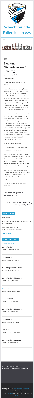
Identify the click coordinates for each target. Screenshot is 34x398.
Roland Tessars (17, 75)
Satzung (12, 368)
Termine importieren (8, 243)
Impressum (5, 368)
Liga (6, 59)
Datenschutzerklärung (22, 368)
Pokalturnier (6, 288)
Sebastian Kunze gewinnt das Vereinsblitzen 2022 (14, 194)
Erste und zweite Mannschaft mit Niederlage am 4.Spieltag (18, 203)
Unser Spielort (6, 233)
